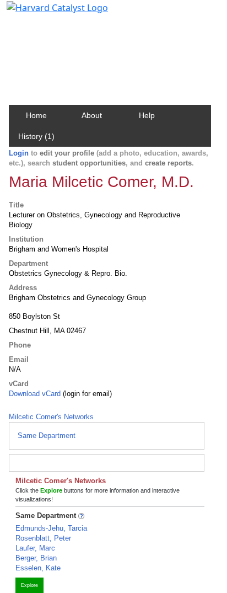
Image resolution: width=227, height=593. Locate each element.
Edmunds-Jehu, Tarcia (51, 528)
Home (36, 115)
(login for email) (86, 393)
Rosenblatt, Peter (43, 538)
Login (19, 153)
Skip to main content (46, 13)
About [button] (92, 115)
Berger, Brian (36, 558)
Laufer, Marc (35, 548)
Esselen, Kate (38, 568)
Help (147, 115)
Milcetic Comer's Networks (51, 417)
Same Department (46, 435)
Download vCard (35, 393)
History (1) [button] (36, 136)
